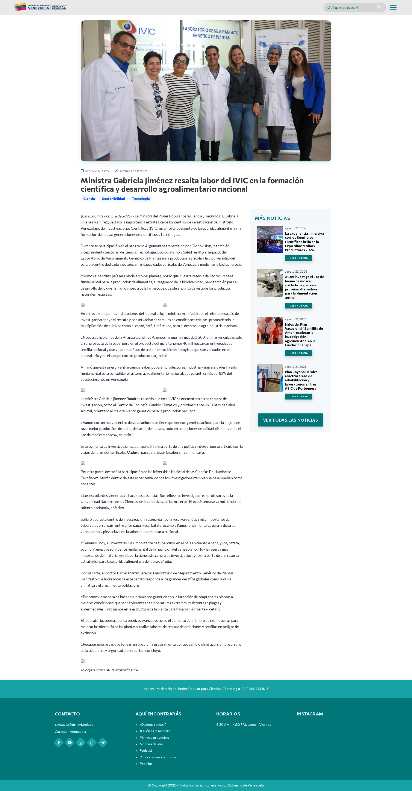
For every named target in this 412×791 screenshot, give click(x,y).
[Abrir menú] (393, 7)
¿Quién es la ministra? (156, 731)
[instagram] (80, 742)
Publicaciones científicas (158, 757)
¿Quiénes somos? (153, 724)
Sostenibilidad (113, 198)
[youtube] (69, 742)
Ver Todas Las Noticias (290, 419)
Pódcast (146, 750)
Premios (146, 763)
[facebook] (58, 742)
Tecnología (141, 198)
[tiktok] (91, 742)
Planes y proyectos (154, 737)
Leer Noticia (299, 258)
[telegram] (102, 742)
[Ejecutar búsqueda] (379, 7)
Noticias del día (151, 744)
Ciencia (89, 198)
